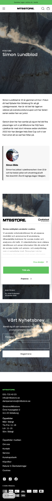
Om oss (6, 444)
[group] (26, 2)
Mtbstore (11, 486)
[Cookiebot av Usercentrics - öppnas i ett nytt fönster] (38, 220)
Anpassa (24, 278)
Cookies (6, 470)
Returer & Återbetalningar (15, 466)
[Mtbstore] (26, 8)
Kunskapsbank (10, 457)
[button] (42, 8)
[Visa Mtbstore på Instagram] (4, 479)
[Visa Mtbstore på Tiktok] (10, 479)
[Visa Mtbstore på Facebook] (16, 479)
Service (6, 453)
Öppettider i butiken (12, 440)
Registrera (26, 354)
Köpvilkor (7, 462)
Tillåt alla (26, 270)
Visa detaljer (38, 262)
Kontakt (6, 448)
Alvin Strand (10, 290)
